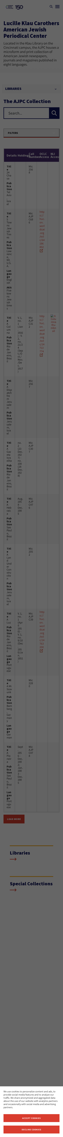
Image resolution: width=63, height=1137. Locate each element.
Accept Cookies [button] (31, 1118)
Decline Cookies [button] (31, 1129)
